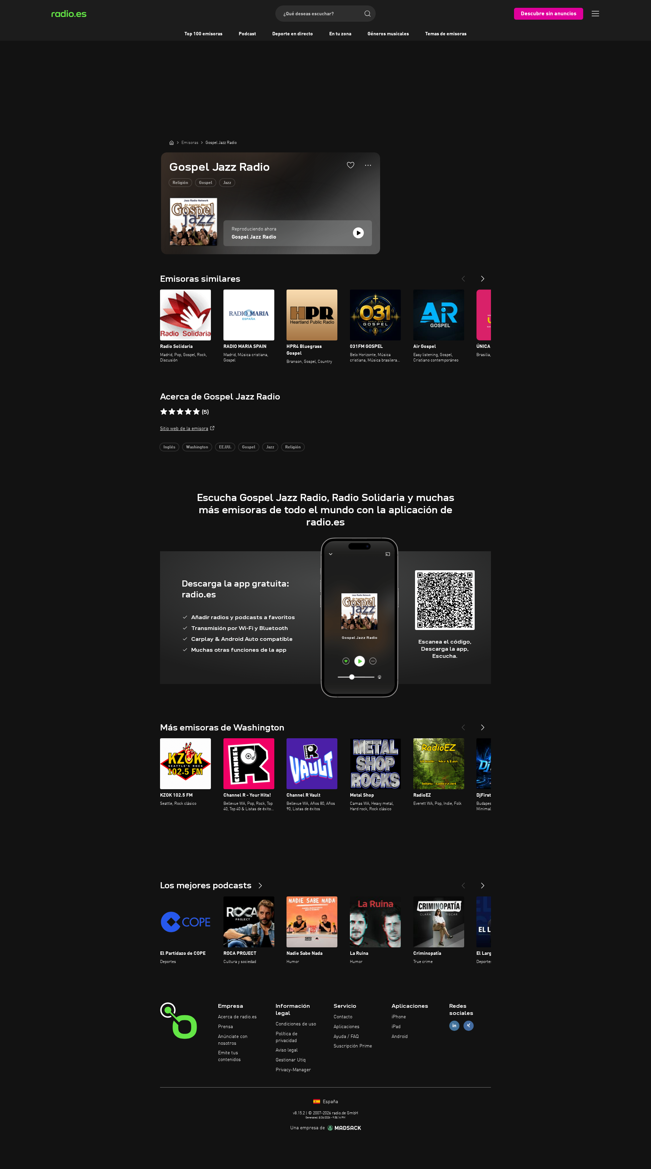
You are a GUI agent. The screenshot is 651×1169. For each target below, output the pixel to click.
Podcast (247, 34)
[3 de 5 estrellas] (180, 412)
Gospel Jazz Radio (254, 237)
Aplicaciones (346, 1026)
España (329, 1101)
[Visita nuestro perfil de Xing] (468, 1025)
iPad (396, 1026)
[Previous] (463, 276)
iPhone (399, 1017)
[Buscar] (367, 14)
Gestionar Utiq (291, 1060)
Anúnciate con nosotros (233, 1040)
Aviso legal (287, 1050)
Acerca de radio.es (237, 1017)
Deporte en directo (292, 34)
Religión (180, 183)
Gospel (205, 183)
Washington (197, 447)
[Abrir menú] (595, 14)
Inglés (169, 447)
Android (400, 1036)
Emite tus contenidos (229, 1056)
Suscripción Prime (353, 1046)
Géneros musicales (388, 34)
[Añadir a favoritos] (350, 165)
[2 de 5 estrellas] (172, 412)
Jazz (227, 183)
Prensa (225, 1026)
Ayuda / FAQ (346, 1036)
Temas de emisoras (446, 34)
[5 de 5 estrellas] (196, 412)
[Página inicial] (171, 142)
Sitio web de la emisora (184, 428)
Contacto (343, 1017)
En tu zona (340, 34)
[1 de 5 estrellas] (164, 412)
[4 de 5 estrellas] (188, 412)
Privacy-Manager (293, 1070)
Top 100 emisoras (203, 34)
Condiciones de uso (296, 1024)
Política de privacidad (286, 1037)
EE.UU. (225, 447)
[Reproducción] (358, 232)
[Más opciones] (368, 165)
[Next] (483, 276)
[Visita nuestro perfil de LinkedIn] (454, 1025)
